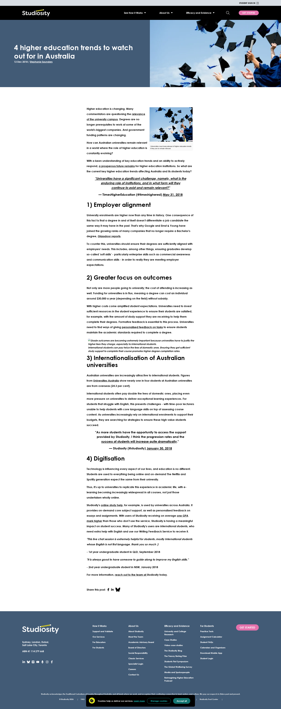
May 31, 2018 (173, 194)
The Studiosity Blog (173, 650)
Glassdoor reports (109, 236)
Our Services (98, 636)
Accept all (182, 701)
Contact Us (133, 674)
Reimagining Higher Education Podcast (178, 679)
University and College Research (175, 633)
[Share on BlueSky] (117, 590)
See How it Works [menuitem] (133, 12)
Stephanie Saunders (41, 61)
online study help (112, 505)
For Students (98, 647)
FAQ (82, 699)
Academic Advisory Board (141, 642)
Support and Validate (102, 631)
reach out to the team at (131, 574)
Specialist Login (135, 664)
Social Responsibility (138, 653)
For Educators (99, 642)
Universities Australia (106, 380)
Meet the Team (135, 636)
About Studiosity (136, 631)
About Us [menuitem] (164, 12)
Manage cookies (159, 701)
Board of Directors (137, 647)
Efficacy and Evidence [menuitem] (198, 12)
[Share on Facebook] (108, 589)
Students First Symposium (176, 661)
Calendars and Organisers (212, 647)
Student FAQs (206, 642)
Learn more (139, 701)
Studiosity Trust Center (209, 699)
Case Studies (170, 640)
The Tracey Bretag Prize (175, 656)
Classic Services (136, 658)
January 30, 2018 (159, 448)
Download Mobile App (211, 653)
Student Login (206, 658)
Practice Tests (206, 631)
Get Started (248, 13)
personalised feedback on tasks (142, 327)
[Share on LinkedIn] (112, 589)
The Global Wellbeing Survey (178, 667)
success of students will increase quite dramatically (139, 441)
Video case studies (173, 645)
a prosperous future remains (117, 166)
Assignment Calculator (211, 636)
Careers (132, 669)
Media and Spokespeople (177, 672)
